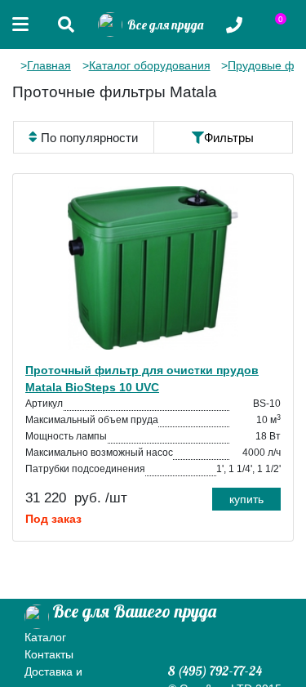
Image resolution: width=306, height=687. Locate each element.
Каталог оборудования (150, 65)
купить (246, 499)
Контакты (48, 654)
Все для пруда (162, 25)
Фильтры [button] (229, 138)
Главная (49, 65)
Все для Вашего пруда (134, 611)
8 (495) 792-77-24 (215, 670)
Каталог (45, 637)
